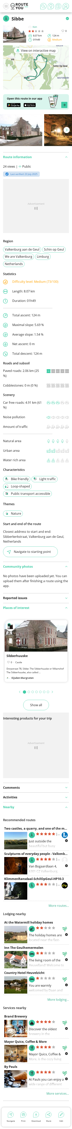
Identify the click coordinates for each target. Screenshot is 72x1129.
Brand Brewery (15, 1016)
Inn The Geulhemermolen (23, 948)
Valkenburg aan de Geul (22, 249)
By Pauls (10, 1067)
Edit (61, 1121)
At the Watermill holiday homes (28, 922)
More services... (57, 1093)
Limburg (43, 256)
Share (48, 1121)
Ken (35, 27)
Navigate (11, 1121)
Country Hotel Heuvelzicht (24, 973)
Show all (36, 705)
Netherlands (14, 264)
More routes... (59, 906)
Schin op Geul (54, 249)
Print (23, 1121)
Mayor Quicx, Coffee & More (25, 1041)
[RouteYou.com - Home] (19, 6)
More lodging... (58, 999)
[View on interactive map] (36, 87)
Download (36, 1121)
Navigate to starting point (32, 552)
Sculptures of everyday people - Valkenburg (37, 854)
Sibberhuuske (17, 656)
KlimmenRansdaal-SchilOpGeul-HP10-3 (34, 879)
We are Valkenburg (18, 256)
